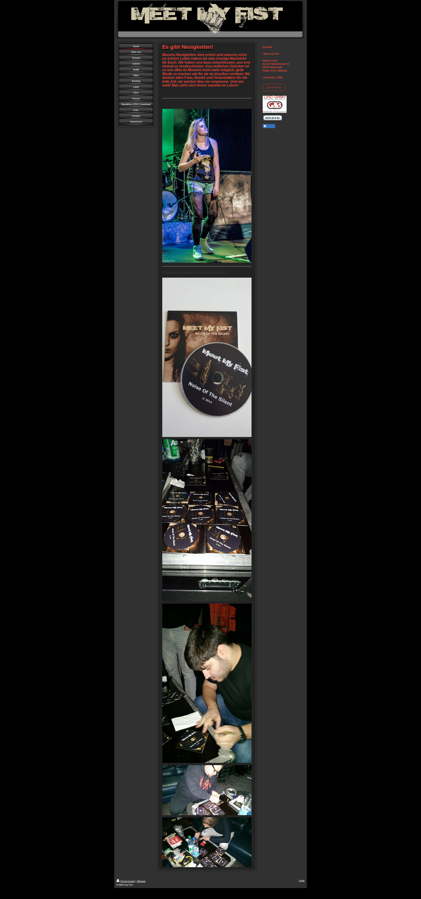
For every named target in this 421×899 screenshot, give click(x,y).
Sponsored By (273, 87)
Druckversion (127, 881)
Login (302, 880)
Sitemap (141, 881)
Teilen (270, 126)
